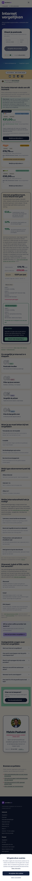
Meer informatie (16, 868)
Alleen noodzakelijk (16, 877)
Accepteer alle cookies (16, 873)
